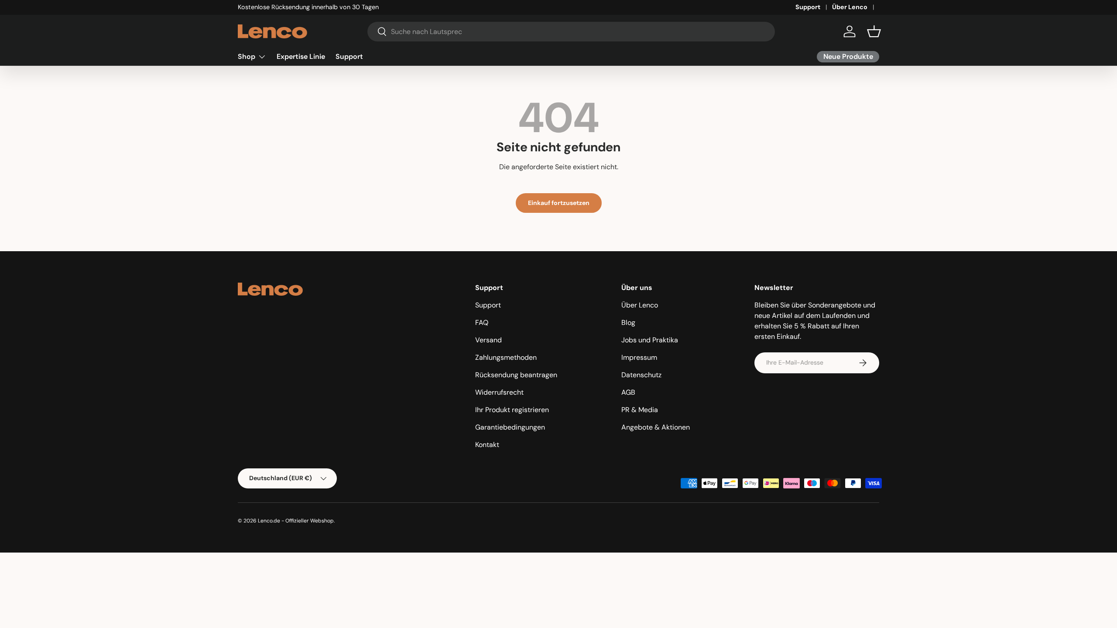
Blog (628, 322)
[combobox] (571, 31)
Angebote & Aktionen (655, 427)
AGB (628, 392)
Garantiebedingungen (510, 427)
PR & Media (639, 409)
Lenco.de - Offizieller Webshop (296, 520)
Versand (488, 340)
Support (807, 7)
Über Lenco (849, 7)
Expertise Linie (301, 56)
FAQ (481, 322)
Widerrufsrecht (499, 392)
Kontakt (487, 444)
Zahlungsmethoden (506, 357)
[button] (874, 31)
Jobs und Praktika (649, 340)
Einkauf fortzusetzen (558, 203)
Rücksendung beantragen (516, 374)
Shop (246, 56)
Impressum (639, 357)
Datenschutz (641, 374)
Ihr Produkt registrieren (512, 409)
